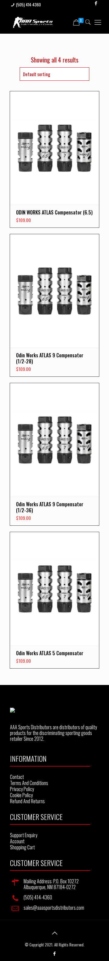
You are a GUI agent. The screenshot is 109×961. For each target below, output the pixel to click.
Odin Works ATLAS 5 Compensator (49, 653)
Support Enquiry (23, 835)
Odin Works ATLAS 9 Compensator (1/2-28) (49, 358)
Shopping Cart (22, 847)
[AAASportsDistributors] (33, 21)
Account (17, 841)
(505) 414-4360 (28, 5)
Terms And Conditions (29, 783)
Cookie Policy (21, 795)
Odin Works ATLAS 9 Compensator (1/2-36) (49, 507)
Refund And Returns (27, 801)
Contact (17, 777)
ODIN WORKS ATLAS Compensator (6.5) (54, 212)
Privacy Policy (22, 789)
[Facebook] (54, 953)
